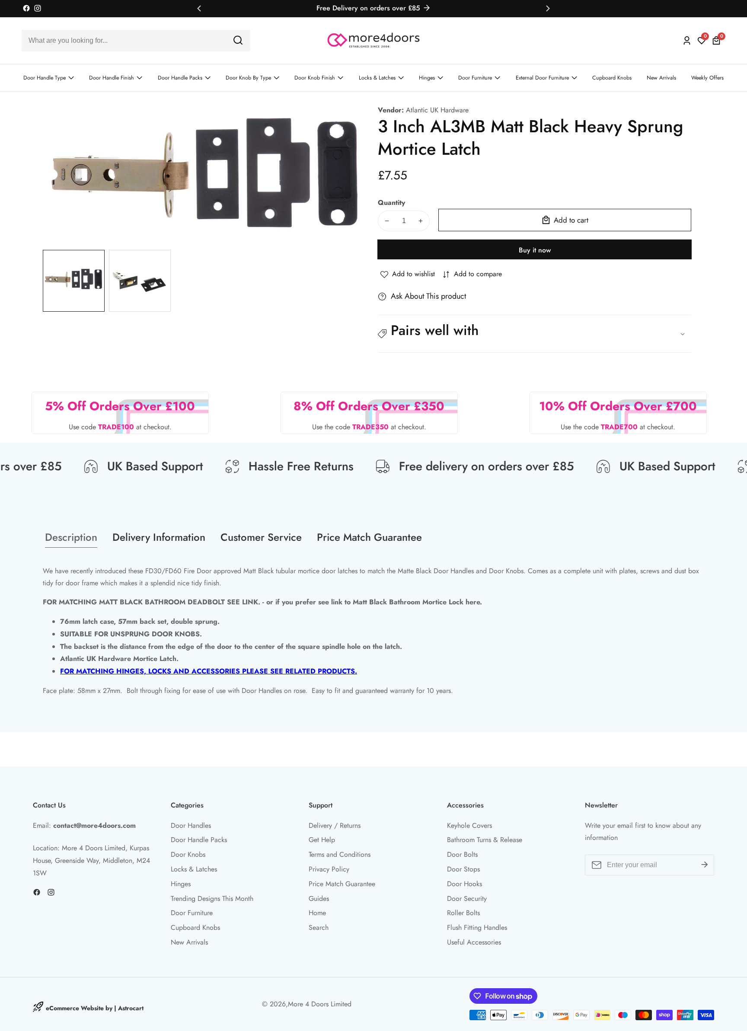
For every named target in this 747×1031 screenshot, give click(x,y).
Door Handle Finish (111, 78)
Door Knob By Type (248, 78)
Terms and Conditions (339, 854)
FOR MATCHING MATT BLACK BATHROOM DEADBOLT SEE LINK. (151, 602)
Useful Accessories (474, 942)
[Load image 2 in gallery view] (140, 281)
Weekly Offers (707, 78)
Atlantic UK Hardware (437, 110)
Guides (319, 898)
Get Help (322, 840)
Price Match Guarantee (342, 884)
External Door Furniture (542, 78)
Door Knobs (188, 854)
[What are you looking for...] (238, 40)
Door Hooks (464, 884)
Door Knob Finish (314, 78)
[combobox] (136, 40)
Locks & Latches (377, 78)
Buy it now (535, 250)
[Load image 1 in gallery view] (74, 281)
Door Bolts (462, 854)
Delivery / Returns (335, 825)
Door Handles (191, 825)
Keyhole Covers (469, 825)
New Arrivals (661, 78)
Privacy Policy (329, 869)
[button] (534, 334)
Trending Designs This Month (212, 898)
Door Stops (463, 869)
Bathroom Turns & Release (484, 840)
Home (317, 913)
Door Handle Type (44, 78)
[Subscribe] (704, 865)
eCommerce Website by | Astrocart (95, 1008)
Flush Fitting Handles (477, 927)
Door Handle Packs (180, 78)
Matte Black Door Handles (436, 571)
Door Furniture (475, 78)
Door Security (467, 898)
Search (319, 927)
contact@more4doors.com (94, 825)
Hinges (427, 78)
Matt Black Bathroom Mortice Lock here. (417, 602)
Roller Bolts (463, 913)
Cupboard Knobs (612, 78)
